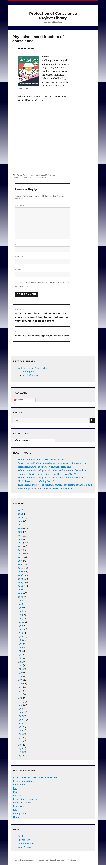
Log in (21, 836)
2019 (20, 528)
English (21, 400)
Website (19, 269)
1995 (20, 615)
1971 (20, 701)
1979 (20, 672)
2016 (20, 539)
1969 (20, 708)
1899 (20, 748)
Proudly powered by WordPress (63, 860)
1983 (20, 658)
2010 (20, 560)
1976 (20, 683)
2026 (20, 510)
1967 (20, 716)
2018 (20, 532)
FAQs (15, 810)
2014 (20, 546)
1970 (20, 705)
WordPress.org (25, 847)
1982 (20, 661)
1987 (20, 643)
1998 (20, 604)
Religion (17, 795)
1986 (20, 647)
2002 (20, 589)
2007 (20, 571)
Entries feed (24, 840)
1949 (20, 730)
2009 (20, 564)
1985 (20, 651)
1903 (20, 744)
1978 (20, 676)
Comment (21, 205)
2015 (20, 542)
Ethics (52, 175)
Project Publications (23, 781)
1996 (20, 611)
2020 (20, 524)
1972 (20, 698)
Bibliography (19, 813)
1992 (20, 625)
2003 (20, 586)
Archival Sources (30, 375)
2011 (20, 557)
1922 (20, 741)
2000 (20, 597)
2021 (20, 521)
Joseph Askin (40, 178)
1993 (20, 622)
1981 (20, 665)
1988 (20, 640)
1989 (20, 636)
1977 (20, 680)
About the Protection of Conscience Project (35, 777)
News (16, 817)
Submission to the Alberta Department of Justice (43, 459)
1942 (20, 737)
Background (19, 784)
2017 (20, 535)
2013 (20, 550)
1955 (20, 726)
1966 (20, 719)
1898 (20, 752)
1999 (20, 600)
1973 (20, 694)
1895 (20, 755)
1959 (20, 723)
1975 (20, 687)
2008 (20, 568)
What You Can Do (22, 802)
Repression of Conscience (26, 799)
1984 (20, 654)
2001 (20, 593)
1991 (20, 629)
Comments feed (26, 843)
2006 (20, 575)
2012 (20, 553)
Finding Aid (28, 371)
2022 (20, 517)
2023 (20, 514)
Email (19, 257)
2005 (20, 578)
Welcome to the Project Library (34, 368)
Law (15, 788)
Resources (18, 806)
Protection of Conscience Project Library (53, 15)
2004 (20, 582)
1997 (20, 607)
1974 (20, 690)
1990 (20, 633)
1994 (20, 618)
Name (19, 244)
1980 (20, 669)
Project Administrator (25, 175)
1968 (20, 712)
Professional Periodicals (23, 178)
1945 (20, 734)
